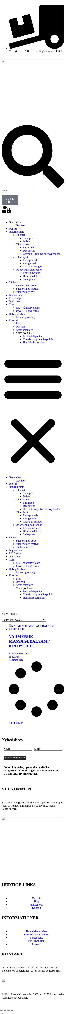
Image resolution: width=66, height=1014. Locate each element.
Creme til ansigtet (32, 266)
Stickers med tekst (26, 285)
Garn (11, 304)
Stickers (13, 282)
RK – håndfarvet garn (28, 307)
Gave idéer (15, 222)
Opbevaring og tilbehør (29, 269)
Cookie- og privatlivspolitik (38, 339)
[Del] (8, 1010)
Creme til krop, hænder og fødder (41, 253)
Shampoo (28, 238)
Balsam (27, 241)
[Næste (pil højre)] (5, 1013)
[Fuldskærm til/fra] (5, 1010)
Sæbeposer (29, 279)
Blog (18, 323)
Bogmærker (15, 294)
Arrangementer (24, 329)
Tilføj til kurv (16, 722)
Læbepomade (30, 260)
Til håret (20, 234)
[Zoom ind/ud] (1, 1010)
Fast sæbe (28, 247)
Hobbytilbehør (17, 313)
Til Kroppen (22, 244)
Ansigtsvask (29, 263)
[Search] (33, 186)
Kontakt (13, 320)
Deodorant (29, 250)
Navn (7, 748)
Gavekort (21, 225)
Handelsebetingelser (34, 342)
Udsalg (13, 228)
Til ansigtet (22, 257)
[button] (33, 410)
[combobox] (18, 190)
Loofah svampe (31, 272)
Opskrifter (14, 301)
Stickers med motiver (27, 288)
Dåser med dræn (32, 276)
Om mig (20, 326)
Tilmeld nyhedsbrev (15, 757)
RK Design (15, 298)
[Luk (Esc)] (12, 1010)
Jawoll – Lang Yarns (27, 310)
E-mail (37, 748)
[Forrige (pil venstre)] (1, 1013)
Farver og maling (25, 317)
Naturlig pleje (16, 231)
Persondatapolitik (32, 336)
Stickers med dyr (25, 291)
